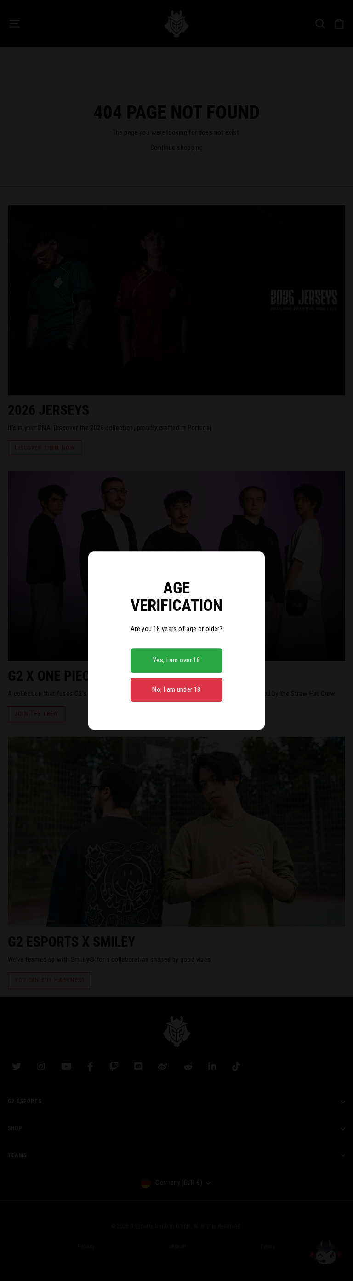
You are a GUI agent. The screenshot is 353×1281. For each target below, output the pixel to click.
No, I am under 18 (176, 689)
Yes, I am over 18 (176, 660)
